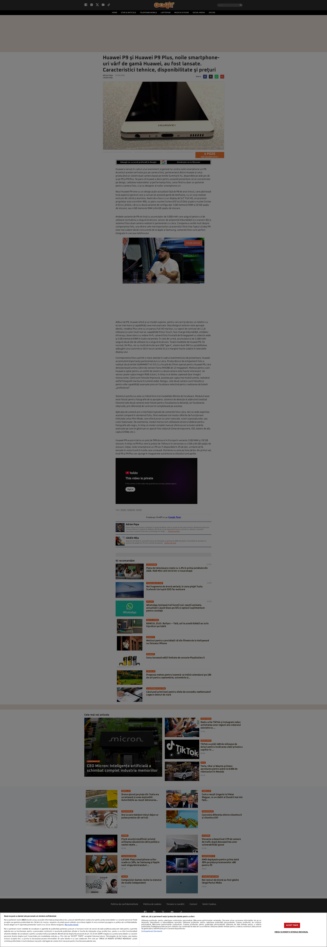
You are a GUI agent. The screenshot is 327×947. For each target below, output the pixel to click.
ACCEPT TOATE (292, 925)
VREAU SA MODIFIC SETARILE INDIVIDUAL (291, 932)
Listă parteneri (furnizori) (151, 931)
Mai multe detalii (71, 925)
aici (58, 936)
